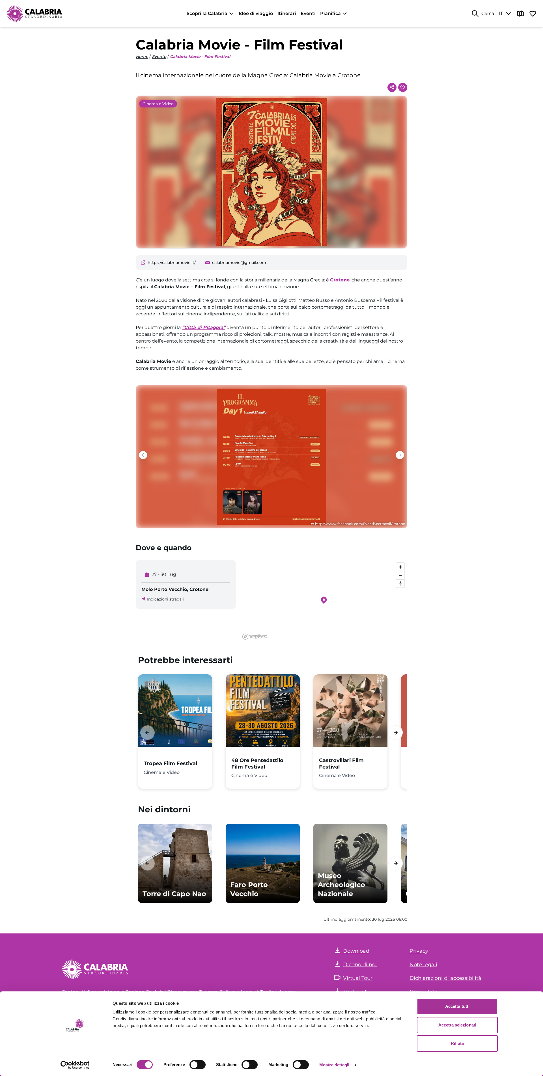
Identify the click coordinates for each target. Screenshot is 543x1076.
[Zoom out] (400, 575)
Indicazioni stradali (165, 599)
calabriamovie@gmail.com (239, 262)
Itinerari (286, 13)
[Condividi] (392, 87)
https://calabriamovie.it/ (172, 262)
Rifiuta (457, 1043)
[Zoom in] (400, 567)
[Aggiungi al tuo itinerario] (402, 87)
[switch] (197, 1064)
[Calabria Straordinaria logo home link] (34, 13)
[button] (400, 455)
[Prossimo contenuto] (395, 732)
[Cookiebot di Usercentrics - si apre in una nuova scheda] (75, 1065)
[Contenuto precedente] (147, 732)
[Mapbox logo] (254, 636)
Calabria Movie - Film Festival (200, 56)
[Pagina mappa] (520, 14)
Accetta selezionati (457, 1025)
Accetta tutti (457, 1006)
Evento (159, 56)
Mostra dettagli (334, 1064)
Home (142, 56)
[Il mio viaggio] (533, 14)
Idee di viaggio (256, 13)
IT (501, 13)
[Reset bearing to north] (400, 583)
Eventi (308, 13)
